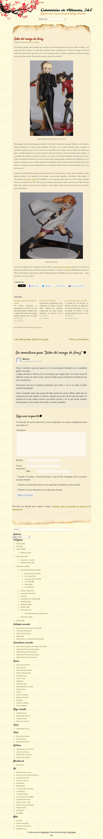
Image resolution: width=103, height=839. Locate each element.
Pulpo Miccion (21, 808)
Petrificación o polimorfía (25, 805)
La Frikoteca (20, 791)
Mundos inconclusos (23, 800)
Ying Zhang (72, 832)
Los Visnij (28, 582)
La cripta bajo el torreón (24, 789)
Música (18, 621)
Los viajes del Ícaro (31, 579)
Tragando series (21, 719)
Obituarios (24, 553)
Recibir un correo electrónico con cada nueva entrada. (40, 490)
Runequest (24, 610)
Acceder (19, 821)
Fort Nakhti (29, 576)
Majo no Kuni (20, 689)
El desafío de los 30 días (28, 599)
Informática (20, 556)
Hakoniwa (19, 681)
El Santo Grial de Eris (23, 634)
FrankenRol (20, 783)
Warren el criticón (22, 721)
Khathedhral (20, 786)
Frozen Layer (20, 678)
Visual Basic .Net (26, 560)
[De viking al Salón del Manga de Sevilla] (27, 311)
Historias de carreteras (24, 755)
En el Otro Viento (22, 781)
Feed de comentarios (23, 826)
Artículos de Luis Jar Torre (25, 749)
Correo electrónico (20, 467)
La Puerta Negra (22, 794)
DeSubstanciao (21, 676)
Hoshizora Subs (21, 684)
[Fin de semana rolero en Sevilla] (78, 310)
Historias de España (23, 757)
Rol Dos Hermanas (22, 742)
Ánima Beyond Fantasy (28, 570)
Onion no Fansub (22, 695)
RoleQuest (20, 810)
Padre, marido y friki (23, 802)
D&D (22, 596)
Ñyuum (18, 692)
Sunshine (19, 700)
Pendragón (24, 604)
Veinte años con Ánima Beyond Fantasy (30, 639)
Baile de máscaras (31, 574)
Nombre (19, 460)
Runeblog (19, 813)
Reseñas (23, 607)
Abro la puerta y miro (23, 772)
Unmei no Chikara (22, 703)
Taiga (68, 270)
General (39, 327)
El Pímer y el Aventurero (79, 339)
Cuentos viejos (25, 591)
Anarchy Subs (21, 668)
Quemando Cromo (22, 729)
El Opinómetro (21, 713)
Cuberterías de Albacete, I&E (66, 10)
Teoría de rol (24, 617)
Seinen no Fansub (22, 697)
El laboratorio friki (22, 778)
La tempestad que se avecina (35, 614)
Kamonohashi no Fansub (24, 687)
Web (28, 471)
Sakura (27, 584)
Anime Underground (23, 673)
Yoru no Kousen (21, 706)
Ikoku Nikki (20, 636)
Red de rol (19, 765)
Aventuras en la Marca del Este (27, 775)
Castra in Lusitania (22, 752)
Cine (17, 547)
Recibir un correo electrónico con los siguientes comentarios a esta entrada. (49, 485)
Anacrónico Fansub (23, 665)
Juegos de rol (20, 566)
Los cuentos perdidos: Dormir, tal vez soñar (31, 339)
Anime (18, 544)
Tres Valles (28, 587)
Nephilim (23, 602)
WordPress (45, 832)
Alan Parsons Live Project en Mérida (28, 628)
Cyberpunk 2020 (26, 594)
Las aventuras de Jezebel (25, 797)
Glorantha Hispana (23, 736)
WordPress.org (21, 829)
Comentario (51, 430)
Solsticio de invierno (23, 716)
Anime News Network (24, 670)
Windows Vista (25, 563)
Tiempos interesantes (23, 631)
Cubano (36, 42)
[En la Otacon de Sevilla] (52, 310)
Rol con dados (21, 739)
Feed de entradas (22, 823)
